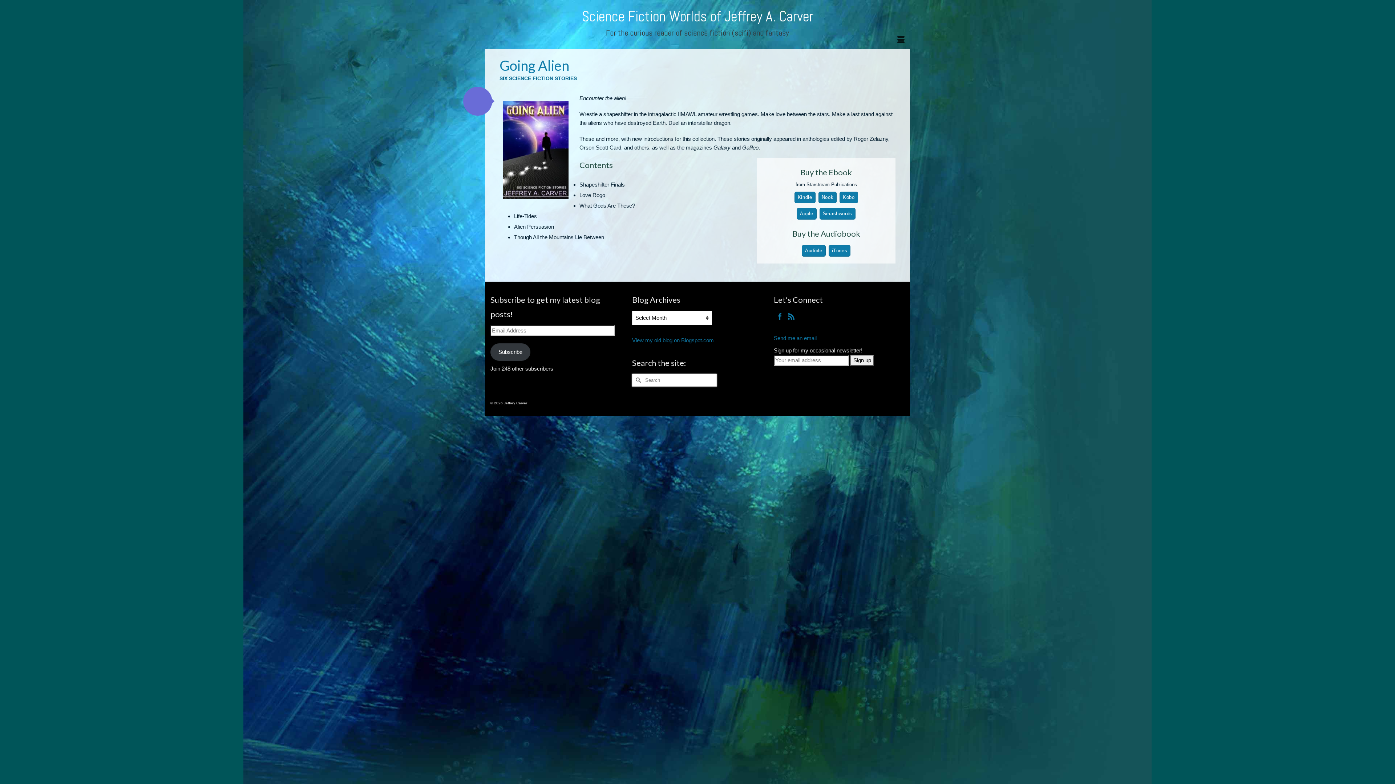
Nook (828, 197)
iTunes (840, 250)
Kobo (849, 197)
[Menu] (901, 40)
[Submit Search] (637, 380)
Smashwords (837, 213)
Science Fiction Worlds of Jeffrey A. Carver (697, 16)
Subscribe (510, 352)
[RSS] (791, 316)
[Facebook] (780, 316)
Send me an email (795, 338)
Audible (813, 250)
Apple (806, 213)
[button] (477, 101)
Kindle (805, 197)
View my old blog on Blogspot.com (673, 340)
